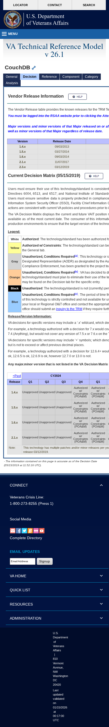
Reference (49, 77)
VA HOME (18, 576)
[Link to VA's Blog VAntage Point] (30, 530)
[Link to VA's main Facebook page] (18, 530)
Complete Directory (26, 538)
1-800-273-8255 (23, 503)
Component (70, 77)
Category (91, 77)
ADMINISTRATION (25, 618)
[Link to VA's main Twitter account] (24, 530)
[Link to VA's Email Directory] (13, 530)
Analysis (12, 83)
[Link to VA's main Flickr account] (36, 530)
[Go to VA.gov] (36, 19)
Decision (29, 77)
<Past (17, 376)
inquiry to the (69, 309)
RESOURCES (21, 604)
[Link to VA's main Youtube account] (42, 530)
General (11, 77)
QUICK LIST (20, 590)
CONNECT (19, 485)
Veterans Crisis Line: (27, 497)
